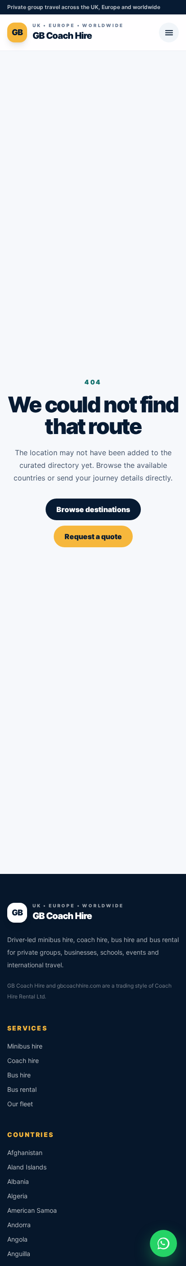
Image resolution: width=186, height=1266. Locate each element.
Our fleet (20, 1104)
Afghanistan (24, 1152)
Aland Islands (26, 1167)
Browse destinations (93, 509)
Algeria (17, 1196)
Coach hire (23, 1060)
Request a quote (93, 536)
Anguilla (18, 1253)
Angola (17, 1239)
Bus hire (19, 1075)
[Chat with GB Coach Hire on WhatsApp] (163, 1243)
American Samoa (32, 1210)
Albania (18, 1181)
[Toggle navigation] (169, 32)
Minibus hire (24, 1046)
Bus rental (22, 1089)
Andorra (19, 1225)
